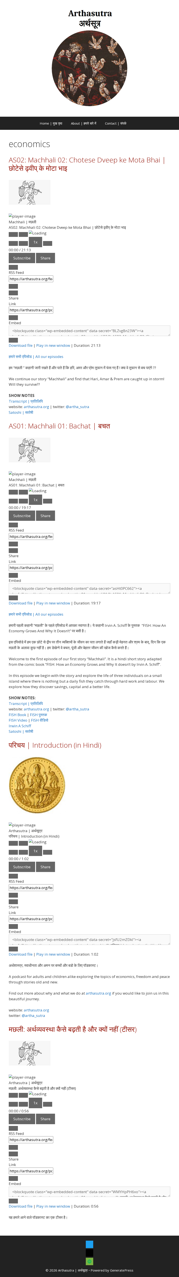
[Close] (13, 267)
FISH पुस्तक (38, 714)
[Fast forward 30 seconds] (47, 243)
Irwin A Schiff (20, 725)
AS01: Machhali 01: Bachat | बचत (59, 425)
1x (35, 242)
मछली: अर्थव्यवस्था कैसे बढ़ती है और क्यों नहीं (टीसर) (73, 1029)
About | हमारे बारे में (83, 123)
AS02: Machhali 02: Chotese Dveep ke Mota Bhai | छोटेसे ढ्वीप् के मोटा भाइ (87, 164)
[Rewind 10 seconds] (23, 243)
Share (45, 258)
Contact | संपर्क (115, 123)
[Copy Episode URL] (13, 317)
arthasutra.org (36, 406)
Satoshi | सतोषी (21, 412)
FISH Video (18, 720)
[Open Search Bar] (137, 123)
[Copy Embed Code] (13, 340)
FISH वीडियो (39, 720)
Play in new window (53, 345)
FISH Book (17, 714)
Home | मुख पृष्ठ (51, 123)
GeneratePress (121, 1270)
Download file (21, 345)
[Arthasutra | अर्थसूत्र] (89, 57)
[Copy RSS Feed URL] (13, 286)
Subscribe (22, 258)
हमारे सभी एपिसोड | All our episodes (36, 356)
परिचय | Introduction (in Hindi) (55, 745)
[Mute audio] (13, 243)
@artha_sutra (77, 406)
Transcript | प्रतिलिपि (26, 401)
